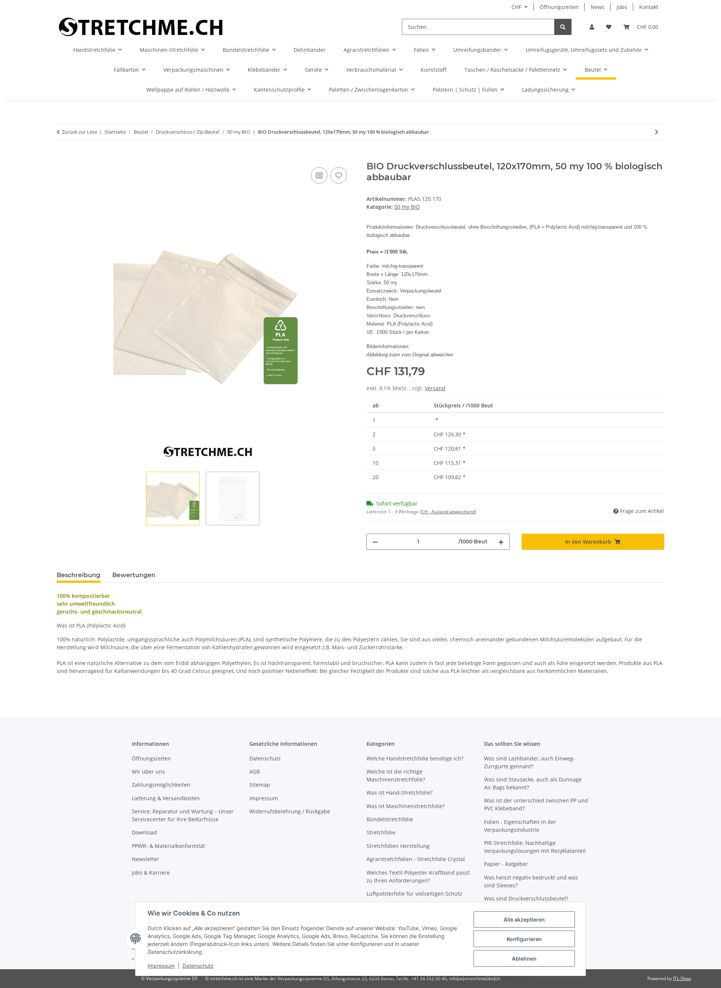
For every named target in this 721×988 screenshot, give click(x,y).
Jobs (622, 7)
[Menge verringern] (375, 541)
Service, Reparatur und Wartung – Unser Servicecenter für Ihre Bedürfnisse (183, 815)
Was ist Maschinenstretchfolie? (406, 806)
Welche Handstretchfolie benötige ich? (415, 758)
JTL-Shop (682, 978)
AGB (254, 771)
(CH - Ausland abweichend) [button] (448, 511)
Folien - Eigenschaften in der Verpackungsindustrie (520, 825)
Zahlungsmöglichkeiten (161, 784)
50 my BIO (407, 206)
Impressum (161, 965)
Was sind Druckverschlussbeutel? (526, 898)
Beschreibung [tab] (78, 575)
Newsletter (145, 859)
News (598, 7)
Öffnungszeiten (559, 7)
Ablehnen (524, 958)
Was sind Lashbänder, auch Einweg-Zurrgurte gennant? (529, 762)
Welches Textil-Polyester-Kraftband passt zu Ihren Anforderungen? (418, 876)
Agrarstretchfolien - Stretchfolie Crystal (416, 859)
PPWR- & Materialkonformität (168, 845)
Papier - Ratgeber (506, 863)
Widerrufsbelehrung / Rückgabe (289, 811)
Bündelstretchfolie (390, 819)
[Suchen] (563, 27)
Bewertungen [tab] (133, 575)
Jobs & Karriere (151, 872)
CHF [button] (516, 7)
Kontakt (648, 7)
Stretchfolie (381, 832)
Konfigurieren (524, 939)
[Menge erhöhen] (501, 541)
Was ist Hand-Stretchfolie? (400, 792)
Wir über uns (148, 771)
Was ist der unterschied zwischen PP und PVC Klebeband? (536, 804)
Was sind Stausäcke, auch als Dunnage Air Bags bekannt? (533, 783)
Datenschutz (198, 965)
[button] (592, 27)
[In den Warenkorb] (63, 157)
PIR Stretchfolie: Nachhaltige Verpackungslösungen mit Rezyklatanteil (535, 846)
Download (144, 832)
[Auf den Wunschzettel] (338, 175)
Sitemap (259, 784)
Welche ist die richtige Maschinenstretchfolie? (396, 775)
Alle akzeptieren (524, 919)
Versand (435, 388)
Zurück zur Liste (79, 131)
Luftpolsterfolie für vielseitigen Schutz (414, 893)
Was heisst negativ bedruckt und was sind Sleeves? (531, 881)
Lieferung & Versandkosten (166, 798)
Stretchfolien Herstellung (398, 845)
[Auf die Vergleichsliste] (319, 175)
